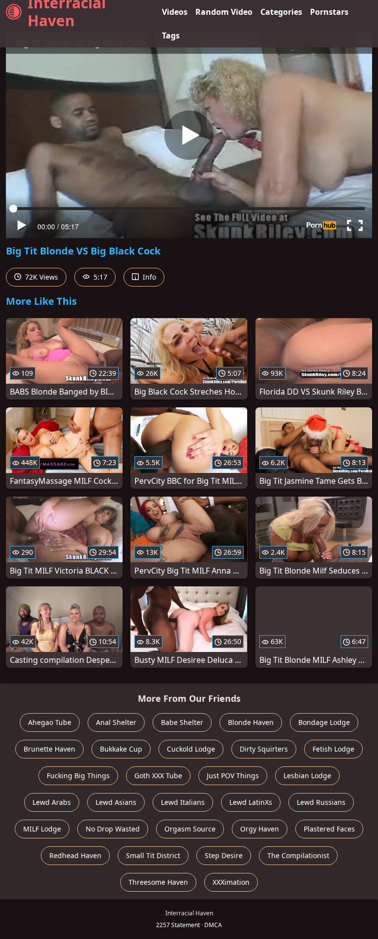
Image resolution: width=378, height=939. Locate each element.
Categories (281, 11)
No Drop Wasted (113, 828)
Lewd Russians (321, 802)
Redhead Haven (75, 855)
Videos (175, 11)
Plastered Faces (329, 828)
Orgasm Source (190, 828)
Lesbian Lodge (307, 775)
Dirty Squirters (264, 749)
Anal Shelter (116, 722)
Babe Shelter (182, 722)
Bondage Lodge (324, 722)
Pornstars (329, 11)
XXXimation (231, 882)
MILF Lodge (42, 828)
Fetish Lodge (333, 749)
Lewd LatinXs (250, 802)
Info (148, 277)
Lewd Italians (183, 802)
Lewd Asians (115, 802)
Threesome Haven (158, 882)
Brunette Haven (49, 749)
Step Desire (224, 855)
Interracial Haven (67, 12)
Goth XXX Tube (158, 775)
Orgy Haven (259, 828)
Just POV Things (233, 775)
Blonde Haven (251, 722)
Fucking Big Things (78, 775)
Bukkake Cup (121, 749)
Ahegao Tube (49, 722)
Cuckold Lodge (191, 749)
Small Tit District (153, 855)
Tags (171, 35)
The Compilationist (298, 855)
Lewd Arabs (51, 802)
